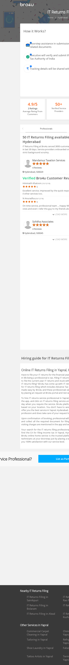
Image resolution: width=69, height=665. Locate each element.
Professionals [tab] (46, 128)
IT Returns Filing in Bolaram (37, 607)
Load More (60, 214)
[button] (22, 129)
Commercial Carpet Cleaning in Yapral (38, 632)
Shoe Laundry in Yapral (40, 648)
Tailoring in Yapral (37, 639)
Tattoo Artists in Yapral (40, 656)
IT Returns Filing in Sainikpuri (37, 598)
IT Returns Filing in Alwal (41, 613)
